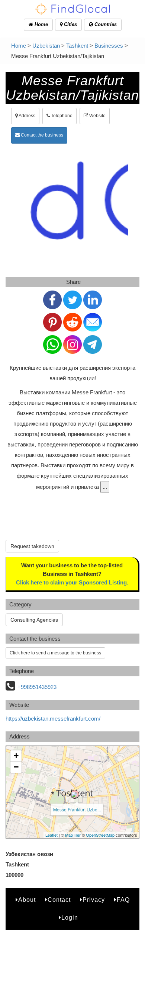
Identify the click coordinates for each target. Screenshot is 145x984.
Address (26, 115)
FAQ (123, 900)
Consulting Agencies (34, 620)
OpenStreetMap (100, 835)
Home (40, 24)
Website (97, 115)
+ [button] (16, 755)
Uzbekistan (46, 45)
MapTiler (73, 835)
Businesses (108, 45)
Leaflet (51, 835)
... (105, 487)
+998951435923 (37, 687)
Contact (59, 900)
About (27, 900)
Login (69, 917)
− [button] (16, 767)
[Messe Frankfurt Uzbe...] (74, 794)
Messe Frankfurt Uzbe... (77, 809)
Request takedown (32, 546)
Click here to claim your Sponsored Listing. (72, 582)
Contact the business (41, 135)
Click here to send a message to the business (55, 653)
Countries (105, 24)
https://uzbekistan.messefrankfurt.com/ (53, 718)
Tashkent (77, 45)
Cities (69, 24)
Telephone (61, 115)
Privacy (94, 900)
